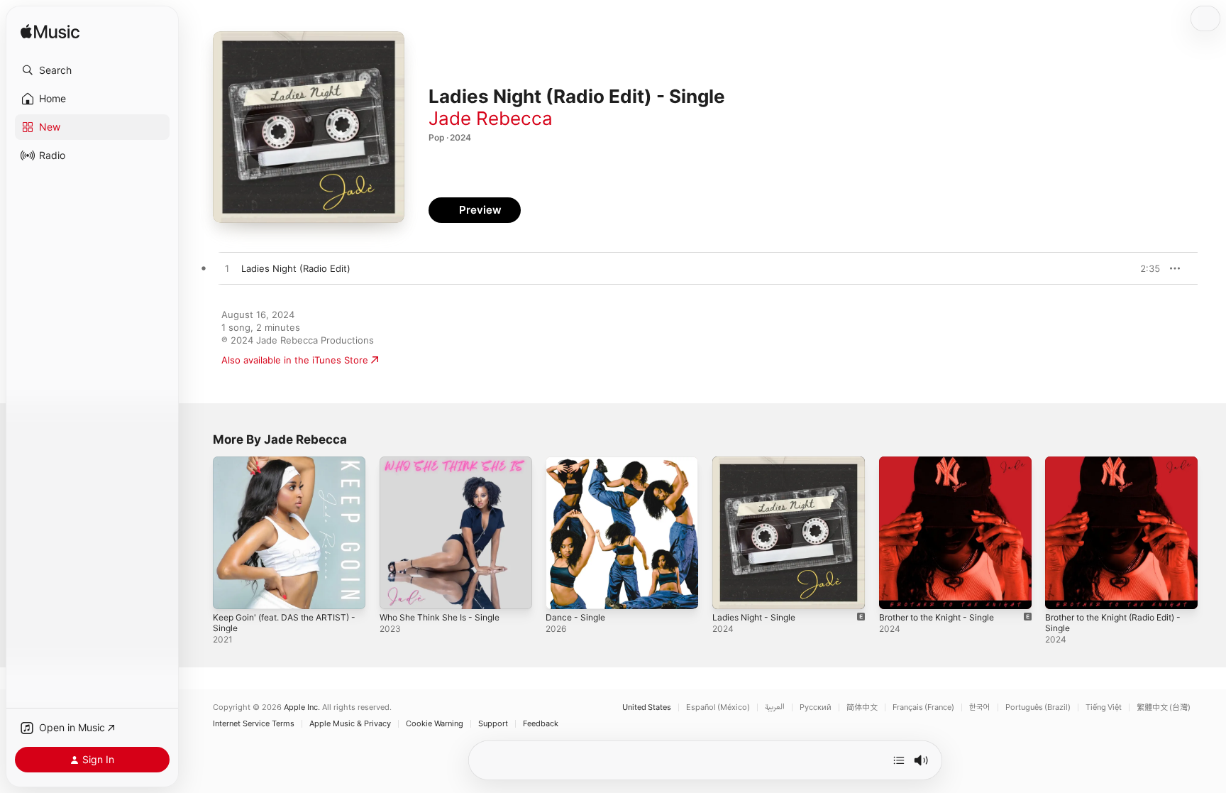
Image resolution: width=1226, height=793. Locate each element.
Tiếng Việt (1104, 707)
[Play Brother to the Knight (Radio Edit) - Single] (1062, 591)
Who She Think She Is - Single (446, 462)
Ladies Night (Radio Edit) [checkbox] (295, 268)
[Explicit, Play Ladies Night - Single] (730, 591)
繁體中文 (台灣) (1164, 707)
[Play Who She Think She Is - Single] (397, 591)
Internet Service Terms (253, 724)
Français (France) (923, 707)
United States (646, 707)
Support (493, 724)
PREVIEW (1144, 268)
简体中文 (862, 707)
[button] (92, 70)
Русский (816, 707)
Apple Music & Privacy (350, 724)
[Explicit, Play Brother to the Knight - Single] (896, 591)
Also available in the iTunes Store (294, 360)
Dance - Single (578, 462)
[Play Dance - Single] (563, 591)
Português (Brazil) (1038, 707)
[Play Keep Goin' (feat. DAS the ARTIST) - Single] (230, 591)
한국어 (979, 707)
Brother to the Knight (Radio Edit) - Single (1119, 467)
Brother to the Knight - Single (944, 462)
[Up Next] (898, 760)
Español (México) (718, 707)
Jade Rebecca (491, 118)
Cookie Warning (434, 724)
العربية (775, 707)
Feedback (540, 724)
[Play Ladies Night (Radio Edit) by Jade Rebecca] (227, 269)
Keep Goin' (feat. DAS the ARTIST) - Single (288, 467)
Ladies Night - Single (758, 462)
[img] (50, 32)
